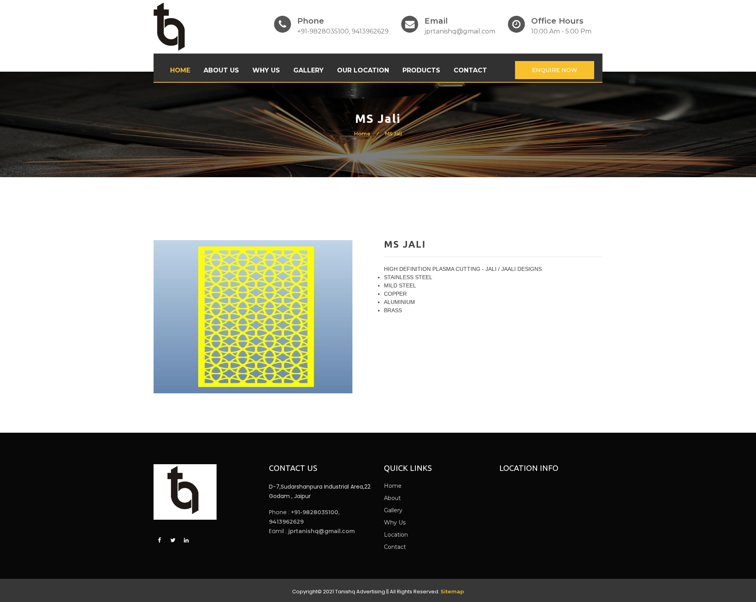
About (392, 498)
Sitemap (452, 591)
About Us (221, 70)
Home (180, 70)
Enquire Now (554, 70)
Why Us (266, 70)
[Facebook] (159, 540)
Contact (470, 70)
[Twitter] (173, 540)
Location (396, 534)
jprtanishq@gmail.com (321, 531)
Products (421, 70)
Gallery (308, 70)
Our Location (363, 70)
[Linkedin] (186, 540)
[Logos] (169, 27)
